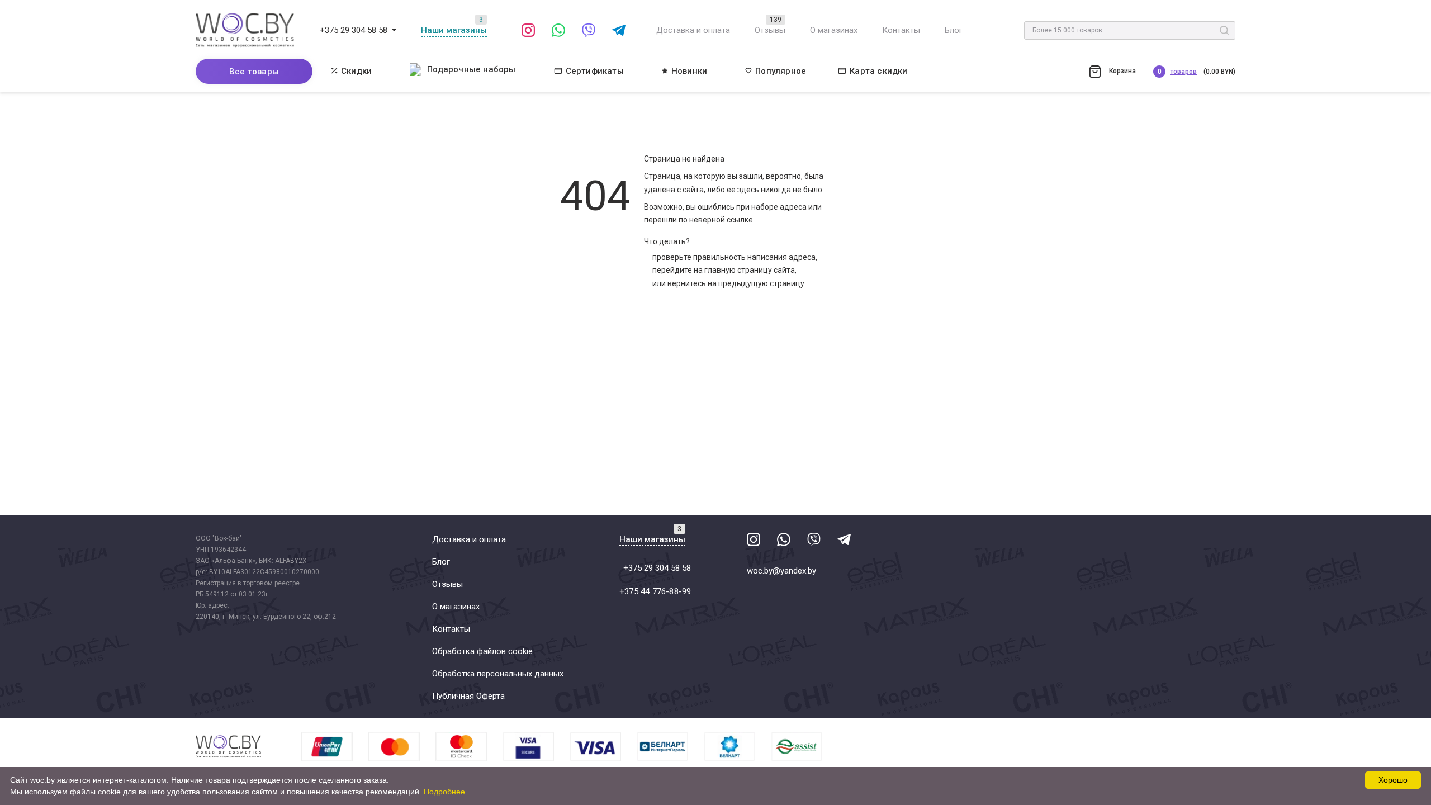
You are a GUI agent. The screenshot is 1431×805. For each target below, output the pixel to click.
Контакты (901, 30)
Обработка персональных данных (497, 674)
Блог (954, 30)
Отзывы (770, 30)
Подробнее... (448, 791)
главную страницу (738, 270)
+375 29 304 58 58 (353, 30)
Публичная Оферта (468, 696)
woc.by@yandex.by (781, 571)
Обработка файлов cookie (482, 651)
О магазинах (833, 30)
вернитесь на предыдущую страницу (735, 283)
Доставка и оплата (693, 30)
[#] (394, 30)
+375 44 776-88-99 (655, 591)
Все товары (254, 72)
